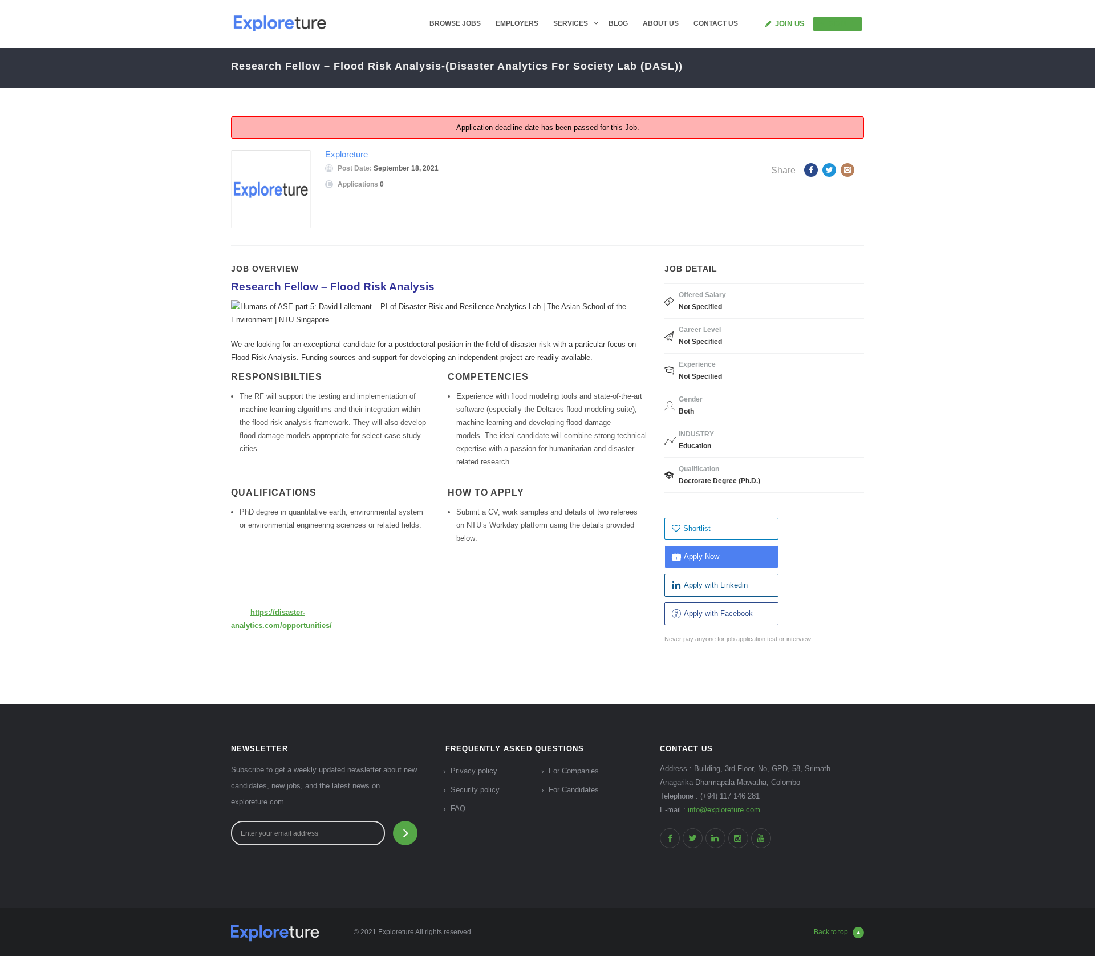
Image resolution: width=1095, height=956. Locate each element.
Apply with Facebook (718, 613)
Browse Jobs (455, 23)
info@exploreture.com (724, 809)
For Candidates (574, 789)
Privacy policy (474, 771)
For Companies (574, 771)
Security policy (475, 789)
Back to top (831, 932)
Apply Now (701, 556)
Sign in (842, 23)
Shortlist (697, 528)
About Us (661, 23)
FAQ (458, 808)
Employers (517, 23)
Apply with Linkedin (716, 585)
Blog (618, 23)
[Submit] (405, 833)
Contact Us (716, 23)
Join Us (790, 23)
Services (570, 23)
